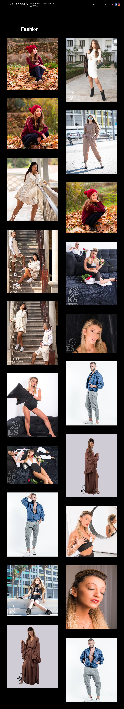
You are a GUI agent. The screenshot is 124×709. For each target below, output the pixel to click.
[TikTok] (113, 4)
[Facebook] (116, 4)
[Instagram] (119, 4)
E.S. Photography (19, 3)
